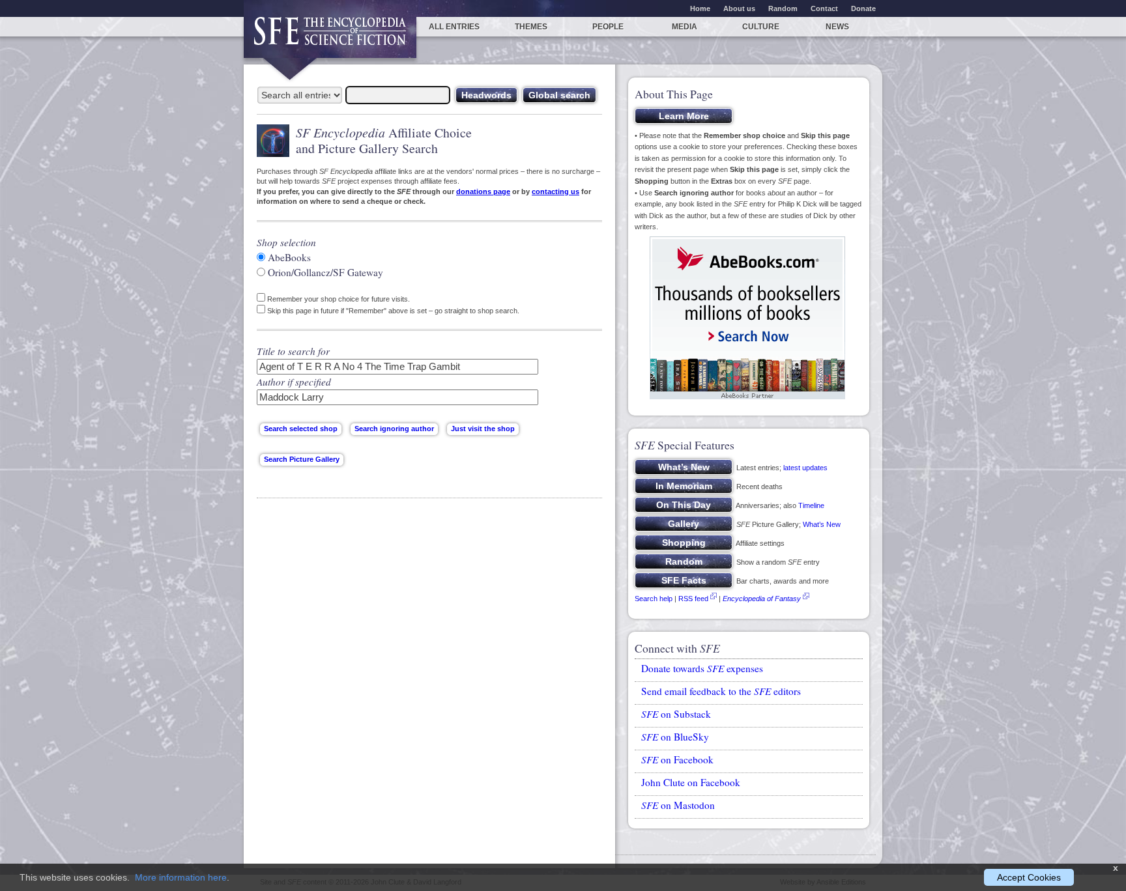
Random (783, 8)
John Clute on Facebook (690, 782)
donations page (483, 191)
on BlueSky (675, 736)
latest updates (805, 468)
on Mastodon (678, 805)
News (837, 26)
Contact (824, 8)
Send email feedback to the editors (721, 691)
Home (700, 8)
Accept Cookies (1029, 877)
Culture (760, 26)
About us (739, 8)
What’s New (822, 524)
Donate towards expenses (702, 668)
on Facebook (677, 759)
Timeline (811, 505)
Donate (863, 8)
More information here (181, 877)
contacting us (555, 191)
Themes (531, 26)
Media (684, 26)
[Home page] (330, 37)
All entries (454, 26)
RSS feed (693, 598)
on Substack (676, 713)
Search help (653, 598)
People (608, 26)
